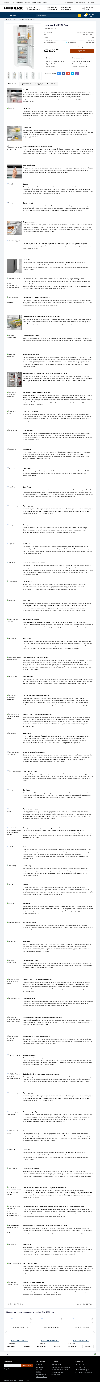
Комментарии (51, 84)
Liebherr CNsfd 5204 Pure (50, 1341)
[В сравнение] (71, 43)
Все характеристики (50, 42)
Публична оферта (41, 1377)
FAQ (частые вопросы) (17, 2)
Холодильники (56, 1364)
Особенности (12, 84)
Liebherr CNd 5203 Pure (19, 1341)
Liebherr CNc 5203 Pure (81, 1341)
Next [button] (40, 76)
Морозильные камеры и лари (60, 1367)
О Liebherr (7, 2)
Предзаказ (82, 51)
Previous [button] (8, 76)
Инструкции (39, 84)
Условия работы (36, 2)
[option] (15, 76)
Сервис (44, 2)
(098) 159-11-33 (52, 7)
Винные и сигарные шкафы (60, 1370)
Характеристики (26, 84)
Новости (27, 2)
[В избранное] (89, 43)
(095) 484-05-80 (52, 9)
